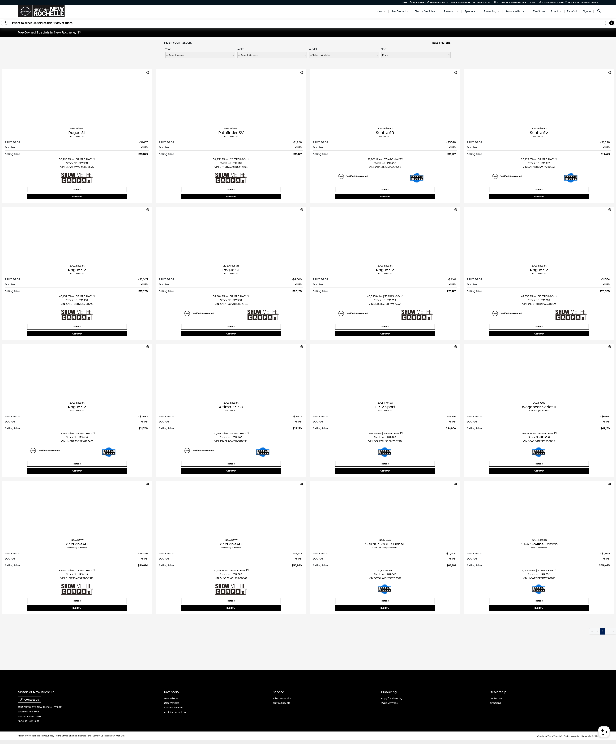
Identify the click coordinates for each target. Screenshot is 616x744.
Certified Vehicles (173, 707)
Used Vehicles (171, 702)
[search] (599, 11)
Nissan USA (109, 735)
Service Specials (281, 702)
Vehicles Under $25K (175, 712)
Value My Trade (389, 702)
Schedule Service (282, 698)
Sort (383, 49)
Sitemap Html (84, 735)
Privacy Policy (47, 735)
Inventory (171, 692)
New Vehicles (171, 698)
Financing (389, 692)
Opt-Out (120, 735)
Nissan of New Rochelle (29, 735)
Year (168, 49)
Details (77, 189)
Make (240, 49)
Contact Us (31, 699)
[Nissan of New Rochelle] (41, 11)
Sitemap (73, 735)
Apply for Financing (391, 698)
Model (313, 49)
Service (278, 692)
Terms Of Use (61, 735)
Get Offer (77, 196)
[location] (495, 2)
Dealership (498, 692)
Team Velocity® (555, 736)
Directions (495, 702)
